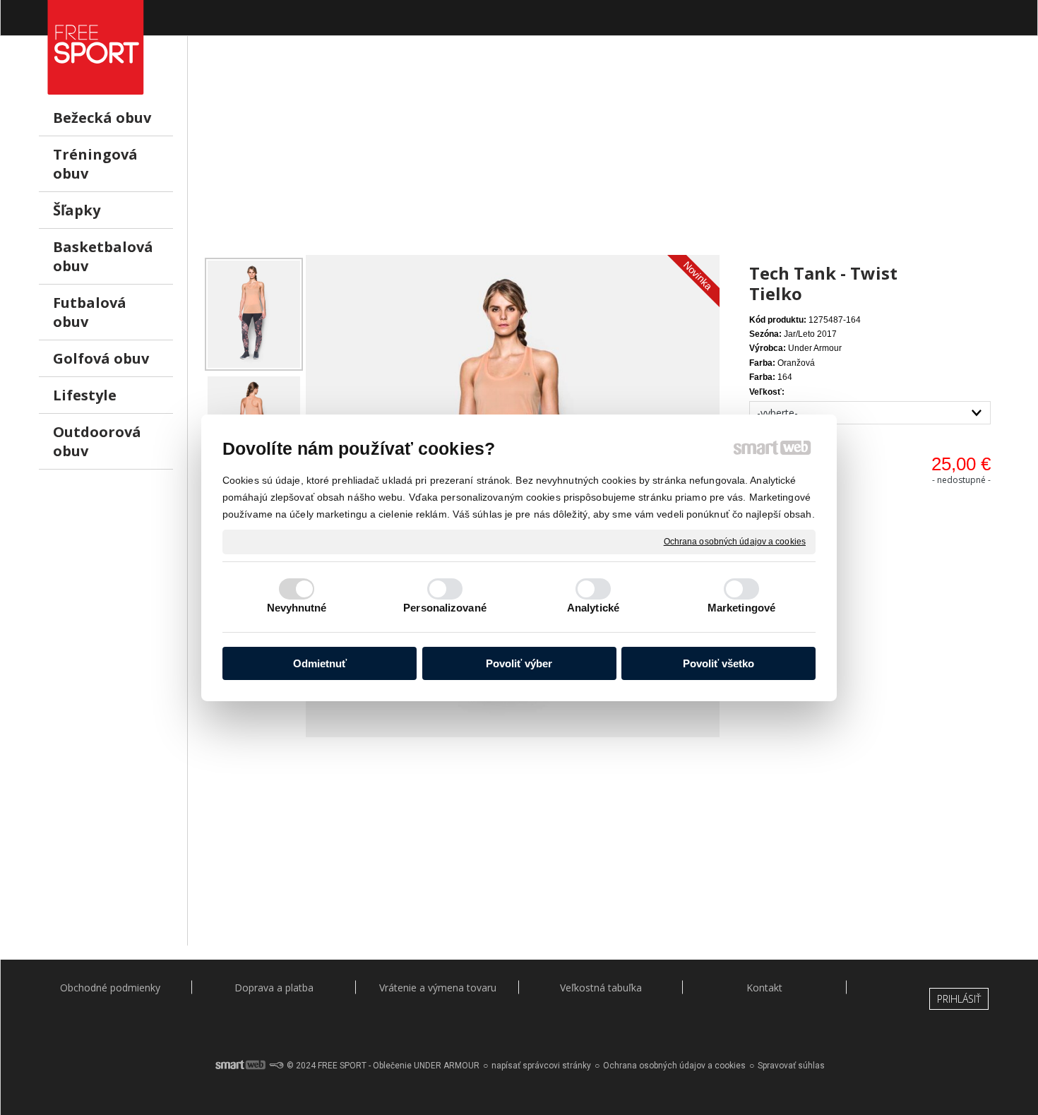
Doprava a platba (274, 987)
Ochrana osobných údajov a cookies (735, 541)
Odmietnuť (320, 663)
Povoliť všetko (718, 663)
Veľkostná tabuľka (601, 987)
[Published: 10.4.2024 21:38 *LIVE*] (276, 1066)
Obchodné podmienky (110, 987)
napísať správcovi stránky (541, 1066)
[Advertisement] (600, 156)
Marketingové (741, 608)
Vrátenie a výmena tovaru (437, 987)
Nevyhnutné (297, 608)
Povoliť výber (519, 663)
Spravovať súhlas (791, 1066)
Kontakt (764, 987)
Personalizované (445, 608)
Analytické (593, 608)
